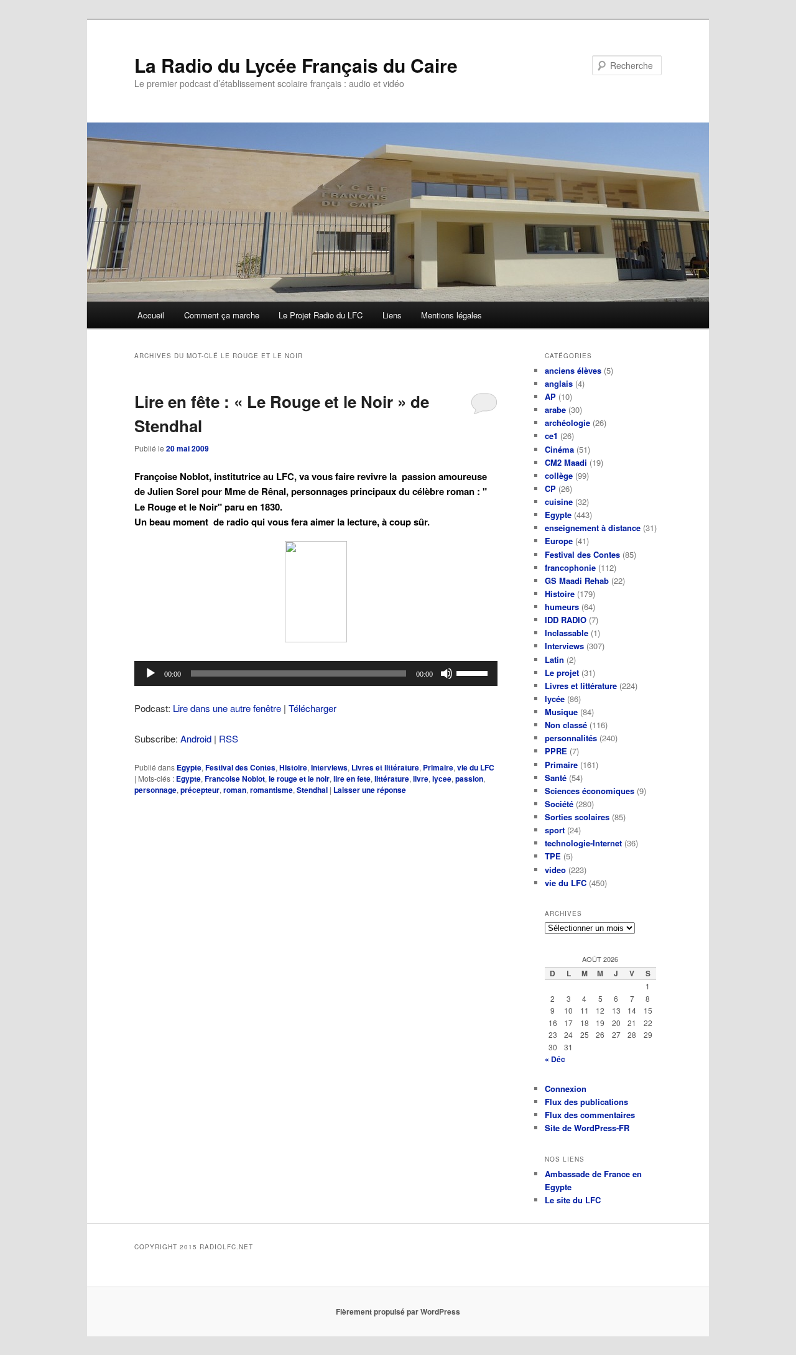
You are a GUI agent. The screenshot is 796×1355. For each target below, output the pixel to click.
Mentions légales (451, 315)
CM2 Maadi (566, 462)
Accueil (150, 315)
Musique (561, 712)
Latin (554, 659)
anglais (559, 383)
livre (420, 778)
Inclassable (566, 633)
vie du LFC (475, 767)
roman (234, 789)
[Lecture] (150, 673)
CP (550, 488)
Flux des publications (586, 1102)
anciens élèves (573, 370)
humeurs (562, 607)
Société (559, 804)
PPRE (556, 751)
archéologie (567, 422)
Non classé (566, 725)
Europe (559, 541)
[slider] (473, 672)
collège (559, 475)
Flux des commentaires (590, 1115)
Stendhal (312, 789)
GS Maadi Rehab (577, 580)
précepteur (200, 789)
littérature (391, 778)
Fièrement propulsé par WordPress (398, 1311)
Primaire (438, 767)
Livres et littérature (385, 767)
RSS (228, 738)
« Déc (555, 1059)
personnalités (571, 738)
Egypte (189, 767)
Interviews (329, 767)
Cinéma (559, 449)
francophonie (570, 567)
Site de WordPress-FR (587, 1128)
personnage (155, 789)
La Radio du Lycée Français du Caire (296, 65)
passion (469, 778)
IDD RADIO (565, 620)
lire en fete (352, 778)
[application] (315, 673)
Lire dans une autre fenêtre (227, 707)
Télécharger (312, 707)
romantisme (271, 789)
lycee (441, 778)
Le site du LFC (573, 1200)
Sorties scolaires (577, 817)
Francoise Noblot (235, 778)
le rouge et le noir (299, 778)
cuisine (559, 501)
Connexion (565, 1088)
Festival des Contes (240, 767)
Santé (556, 778)
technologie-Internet (583, 843)
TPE (553, 856)
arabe (555, 409)
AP (550, 396)
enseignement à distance (593, 528)
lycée (555, 699)
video (555, 870)
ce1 (551, 436)
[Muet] (446, 673)
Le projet (562, 672)
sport (555, 830)
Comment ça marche (221, 315)
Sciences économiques (589, 791)
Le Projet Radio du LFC (321, 315)
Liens (392, 315)
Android (195, 738)
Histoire (293, 767)
